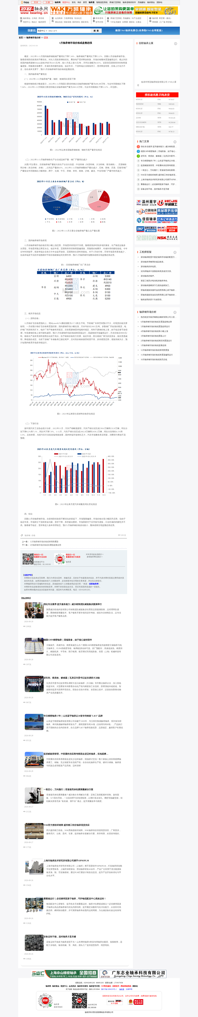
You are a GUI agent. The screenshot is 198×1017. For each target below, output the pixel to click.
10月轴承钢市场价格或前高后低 (154, 360)
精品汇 (34, 22)
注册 (48, 2)
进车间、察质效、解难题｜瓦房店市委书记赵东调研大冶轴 (72, 678)
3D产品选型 (136, 18)
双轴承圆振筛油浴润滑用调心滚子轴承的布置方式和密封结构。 (167, 295)
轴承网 (57, 2)
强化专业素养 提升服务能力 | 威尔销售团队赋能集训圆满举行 (73, 604)
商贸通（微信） (165, 18)
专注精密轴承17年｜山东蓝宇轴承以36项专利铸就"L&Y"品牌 (73, 716)
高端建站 (141, 2)
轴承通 (91, 2)
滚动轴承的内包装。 (149, 267)
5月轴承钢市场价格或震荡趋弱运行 (155, 327)
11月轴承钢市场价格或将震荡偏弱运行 (157, 355)
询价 (79, 2)
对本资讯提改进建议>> (95, 554)
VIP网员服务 (106, 986)
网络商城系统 (126, 986)
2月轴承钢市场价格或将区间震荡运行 (156, 341)
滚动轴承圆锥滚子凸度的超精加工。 (156, 285)
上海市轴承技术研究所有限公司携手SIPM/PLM (66, 860)
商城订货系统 (115, 2)
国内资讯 (76, 22)
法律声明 (129, 989)
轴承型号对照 (94, 986)
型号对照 (99, 22)
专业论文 (78, 18)
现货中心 (27, 22)
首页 (21, 38)
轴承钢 (27, 535)
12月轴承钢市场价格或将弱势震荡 (43, 542)
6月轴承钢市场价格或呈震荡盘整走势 (45, 545)
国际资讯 (84, 22)
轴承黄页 (42, 22)
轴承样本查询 (82, 986)
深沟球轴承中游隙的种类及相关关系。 (157, 271)
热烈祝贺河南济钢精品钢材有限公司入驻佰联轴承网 (162, 317)
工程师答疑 (68, 18)
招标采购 (67, 22)
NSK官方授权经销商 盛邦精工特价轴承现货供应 (67, 825)
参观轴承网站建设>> (95, 557)
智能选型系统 (102, 2)
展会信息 (59, 22)
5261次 (123, 535)
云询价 (34, 18)
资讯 (74, 2)
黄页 (85, 2)
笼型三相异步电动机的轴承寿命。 (155, 281)
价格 (33, 535)
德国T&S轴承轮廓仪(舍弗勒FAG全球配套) (147, 30)
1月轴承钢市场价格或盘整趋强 (153, 345)
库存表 (41, 18)
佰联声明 (28, 575)
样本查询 (99, 18)
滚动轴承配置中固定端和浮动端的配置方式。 (159, 257)
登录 (36, 2)
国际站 (159, 2)
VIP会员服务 (115, 22)
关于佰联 (69, 989)
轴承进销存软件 (129, 2)
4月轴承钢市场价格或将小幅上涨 (154, 331)
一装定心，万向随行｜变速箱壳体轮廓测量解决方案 (68, 789)
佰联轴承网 (93, 584)
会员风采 (59, 18)
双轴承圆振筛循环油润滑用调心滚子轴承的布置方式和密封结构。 (168, 290)
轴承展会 (151, 2)
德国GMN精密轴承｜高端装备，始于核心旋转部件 (68, 640)
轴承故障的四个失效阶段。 (152, 300)
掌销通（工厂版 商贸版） (162, 22)
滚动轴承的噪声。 (148, 276)
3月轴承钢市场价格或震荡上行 (153, 336)
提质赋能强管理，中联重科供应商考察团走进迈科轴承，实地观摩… (76, 754)
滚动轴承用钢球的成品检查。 (153, 262)
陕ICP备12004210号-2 (109, 989)
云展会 (138, 22)
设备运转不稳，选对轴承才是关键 (60, 936)
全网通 (125, 22)
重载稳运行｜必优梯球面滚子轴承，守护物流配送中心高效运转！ (75, 898)
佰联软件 (115, 986)
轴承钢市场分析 (33, 38)
